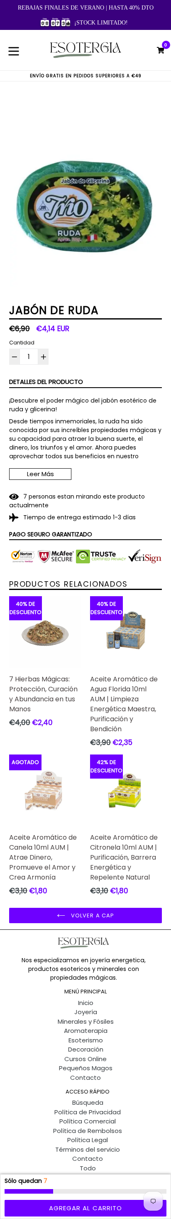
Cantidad (21, 343)
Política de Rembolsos (87, 1130)
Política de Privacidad (87, 1112)
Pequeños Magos (85, 1068)
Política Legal (87, 1139)
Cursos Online (85, 1058)
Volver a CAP (91, 915)
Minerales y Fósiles (86, 1021)
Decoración (85, 1049)
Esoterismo (85, 1040)
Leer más (40, 473)
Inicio (85, 1002)
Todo (88, 1168)
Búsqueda (87, 1102)
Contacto (85, 1077)
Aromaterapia (85, 1030)
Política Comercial (87, 1121)
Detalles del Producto (46, 381)
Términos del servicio (87, 1149)
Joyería (85, 1012)
